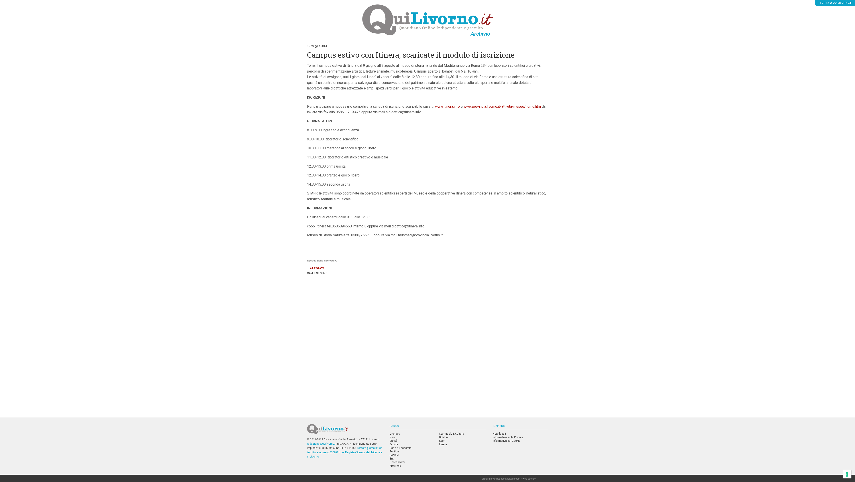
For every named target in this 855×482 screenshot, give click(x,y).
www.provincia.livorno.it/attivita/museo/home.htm (502, 106)
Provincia (395, 465)
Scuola (394, 444)
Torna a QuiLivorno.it (836, 2)
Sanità (393, 440)
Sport (442, 440)
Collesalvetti (397, 462)
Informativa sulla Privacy (508, 437)
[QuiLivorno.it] (345, 430)
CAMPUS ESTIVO (317, 273)
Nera (392, 437)
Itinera (443, 444)
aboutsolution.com (510, 478)
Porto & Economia (400, 448)
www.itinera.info (447, 106)
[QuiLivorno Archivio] (427, 19)
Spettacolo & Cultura (451, 433)
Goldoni (443, 437)
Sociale (394, 455)
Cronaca (395, 433)
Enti (392, 458)
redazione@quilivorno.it (321, 443)
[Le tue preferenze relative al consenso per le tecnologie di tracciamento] (847, 474)
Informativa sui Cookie (506, 440)
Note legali (499, 433)
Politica (394, 451)
